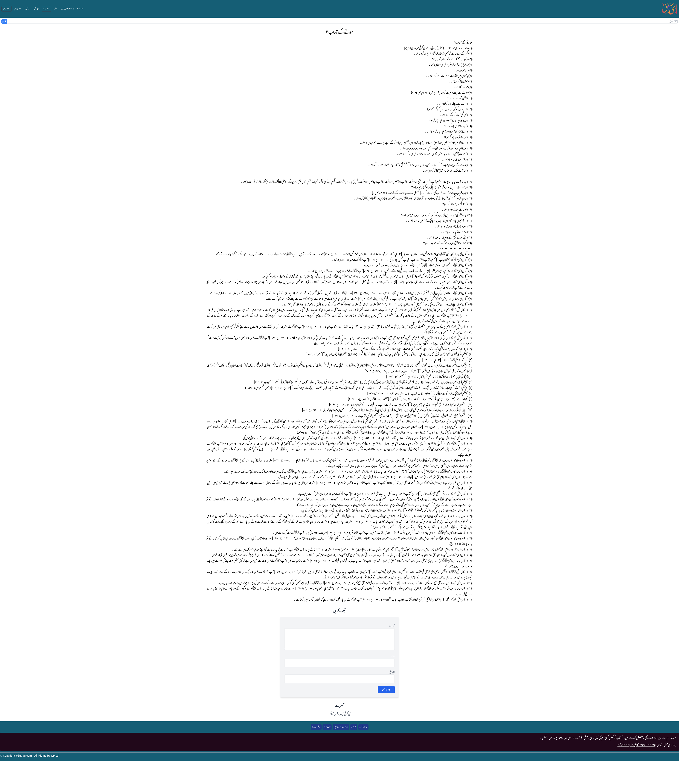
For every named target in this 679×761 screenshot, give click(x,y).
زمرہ (44, 9)
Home (80, 9)
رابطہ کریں (363, 727)
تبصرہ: (392, 626)
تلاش (4, 21)
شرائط (353, 727)
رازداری (327, 727)
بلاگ (55, 9)
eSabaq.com (24, 756)
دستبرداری (316, 727)
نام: (393, 656)
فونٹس (27, 9)
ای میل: (391, 672)
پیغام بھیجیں (386, 689)
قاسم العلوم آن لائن (67, 9)
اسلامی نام (17, 9)
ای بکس (36, 9)
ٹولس (5, 9)
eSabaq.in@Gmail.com (636, 745)
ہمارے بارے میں (341, 727)
